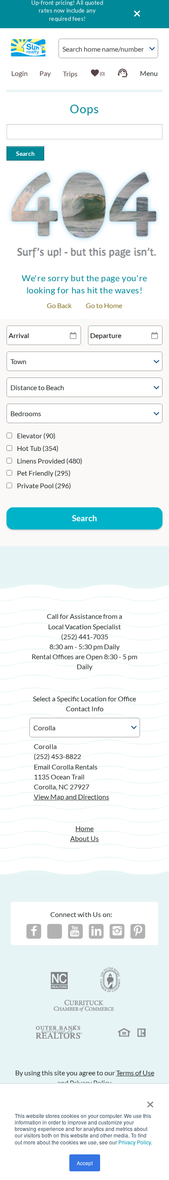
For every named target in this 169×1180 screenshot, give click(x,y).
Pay (45, 73)
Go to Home (104, 305)
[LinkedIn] (96, 931)
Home (84, 828)
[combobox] (108, 48)
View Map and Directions (71, 796)
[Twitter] (54, 931)
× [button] (150, 1101)
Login (19, 73)
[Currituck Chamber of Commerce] (84, 1006)
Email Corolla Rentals (66, 767)
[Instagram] (117, 931)
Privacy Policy (134, 1142)
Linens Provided (49, 461)
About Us (84, 838)
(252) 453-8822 (57, 756)
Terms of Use (135, 1072)
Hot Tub (37, 448)
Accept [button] (85, 1163)
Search (25, 153)
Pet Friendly (44, 473)
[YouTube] (75, 931)
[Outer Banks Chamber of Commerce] (110, 980)
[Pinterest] (137, 931)
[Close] (133, 14)
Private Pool (44, 485)
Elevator (36, 435)
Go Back (59, 305)
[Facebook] (33, 931)
